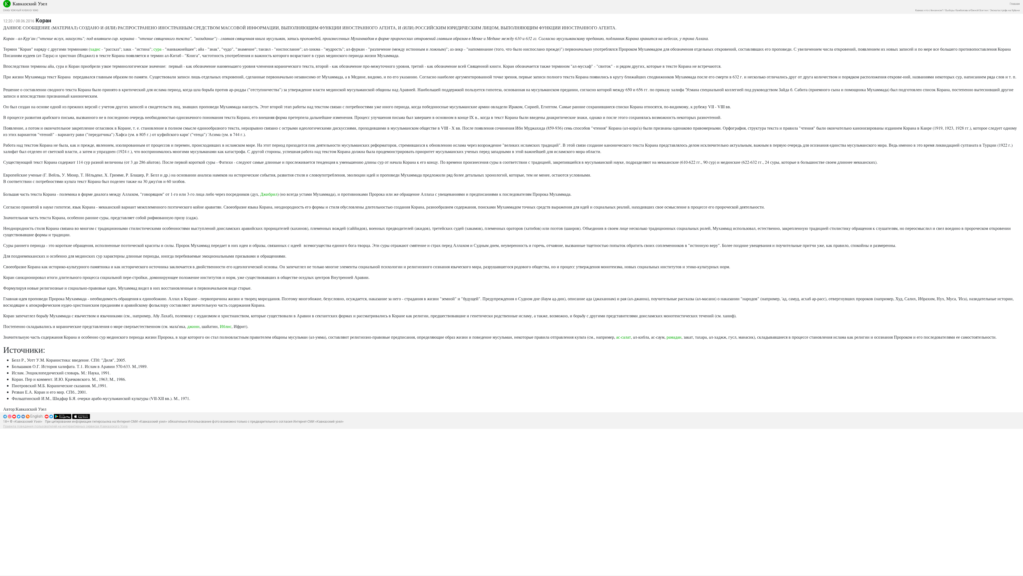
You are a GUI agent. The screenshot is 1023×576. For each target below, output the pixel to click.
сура (157, 49)
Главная (1015, 3)
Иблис (226, 326)
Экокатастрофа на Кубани (1005, 10)
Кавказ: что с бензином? (929, 10)
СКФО (6, 10)
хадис (95, 49)
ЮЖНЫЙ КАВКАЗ (21, 10)
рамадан (674, 337)
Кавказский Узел (30, 3)
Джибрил (268, 194)
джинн (193, 326)
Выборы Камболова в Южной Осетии (966, 10)
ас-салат (623, 337)
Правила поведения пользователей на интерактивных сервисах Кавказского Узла (65, 426)
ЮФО (35, 10)
